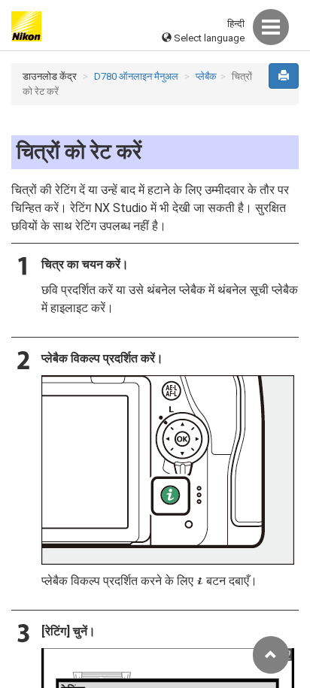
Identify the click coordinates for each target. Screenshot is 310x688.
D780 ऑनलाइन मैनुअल (136, 76)
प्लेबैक (206, 76)
